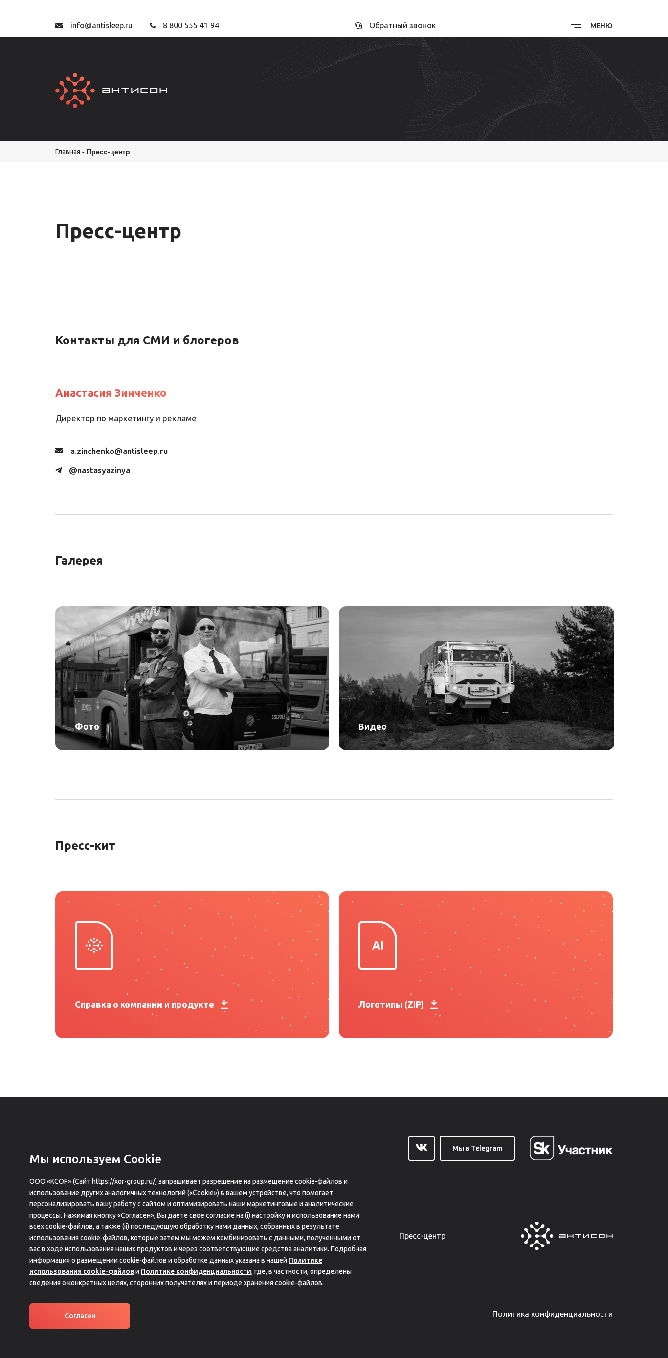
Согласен (80, 1316)
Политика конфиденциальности (552, 1314)
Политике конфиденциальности (196, 1271)
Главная (67, 152)
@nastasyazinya (99, 470)
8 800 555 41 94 (191, 25)
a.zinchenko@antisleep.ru (119, 450)
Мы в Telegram (477, 1148)
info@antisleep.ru (101, 25)
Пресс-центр (422, 1235)
